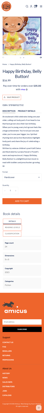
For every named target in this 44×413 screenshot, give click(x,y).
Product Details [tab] (26, 111)
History (6, 373)
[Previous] (3, 57)
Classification (12, 234)
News (5, 378)
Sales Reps (7, 382)
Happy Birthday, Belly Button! (20, 64)
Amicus (17, 404)
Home (4, 64)
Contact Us (7, 342)
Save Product (13, 97)
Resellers (7, 351)
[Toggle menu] (40, 6)
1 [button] (20, 57)
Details (12, 221)
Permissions (8, 360)
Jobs (4, 391)
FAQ (4, 347)
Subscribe (22, 329)
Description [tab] (8, 111)
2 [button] (23, 57)
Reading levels (12, 227)
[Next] (40, 57)
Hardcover (9, 177)
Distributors (8, 387)
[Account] (31, 6)
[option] (22, 35)
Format (5, 172)
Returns (6, 355)
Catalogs (6, 395)
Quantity (5, 185)
